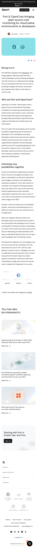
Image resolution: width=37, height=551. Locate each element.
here (30, 292)
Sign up (8, 441)
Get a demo (24, 10)
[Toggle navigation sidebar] (33, 10)
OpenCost (25, 73)
